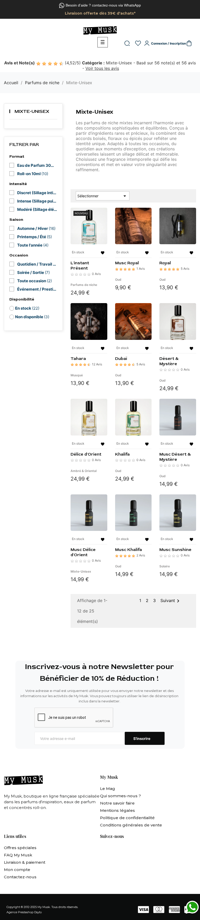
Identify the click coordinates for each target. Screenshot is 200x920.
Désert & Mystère (169, 361)
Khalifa (122, 454)
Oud (118, 279)
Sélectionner (102, 196)
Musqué (77, 375)
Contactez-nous (20, 876)
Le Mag (107, 788)
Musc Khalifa (128, 549)
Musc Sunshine (175, 549)
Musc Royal (127, 263)
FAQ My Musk (18, 854)
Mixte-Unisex (32, 111)
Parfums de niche (84, 285)
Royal (165, 263)
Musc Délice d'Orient (83, 552)
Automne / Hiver (36, 228)
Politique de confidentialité (127, 817)
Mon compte (17, 869)
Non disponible (32, 316)
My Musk (44, 907)
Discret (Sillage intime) (37, 192)
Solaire (164, 566)
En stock (27, 308)
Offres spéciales (20, 847)
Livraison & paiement (24, 862)
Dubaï (121, 358)
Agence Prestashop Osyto (24, 912)
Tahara (78, 358)
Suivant (170, 601)
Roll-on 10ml (32, 173)
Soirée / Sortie (33, 272)
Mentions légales (117, 810)
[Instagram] (117, 849)
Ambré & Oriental (84, 471)
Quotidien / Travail (37, 264)
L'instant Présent (80, 265)
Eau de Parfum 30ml (37, 165)
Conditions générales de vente (131, 825)
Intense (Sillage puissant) (37, 201)
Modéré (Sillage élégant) (37, 209)
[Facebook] (103, 849)
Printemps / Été (34, 236)
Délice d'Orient (86, 454)
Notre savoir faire (117, 803)
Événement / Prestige (37, 289)
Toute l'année (32, 245)
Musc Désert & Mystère (175, 457)
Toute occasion (34, 280)
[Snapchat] (131, 849)
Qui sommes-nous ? (120, 795)
